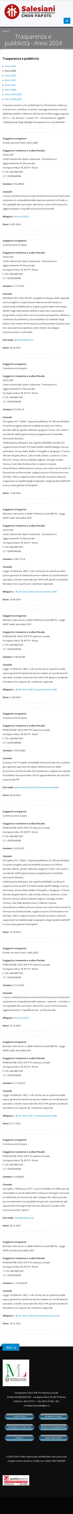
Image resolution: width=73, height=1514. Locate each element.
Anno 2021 (10, 85)
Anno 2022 (10, 80)
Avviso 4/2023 (21, 216)
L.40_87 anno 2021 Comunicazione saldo (35, 1115)
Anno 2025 (10, 66)
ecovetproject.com (24, 1217)
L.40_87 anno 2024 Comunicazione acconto (37, 1315)
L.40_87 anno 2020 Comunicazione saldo (36, 591)
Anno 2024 (10, 70)
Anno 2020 (10, 89)
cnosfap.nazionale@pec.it (37, 1405)
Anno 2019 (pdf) (13, 94)
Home (6, 31)
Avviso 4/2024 (21, 1017)
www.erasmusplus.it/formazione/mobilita (36, 787)
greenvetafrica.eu (23, 339)
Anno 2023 (10, 75)
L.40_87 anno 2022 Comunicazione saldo (35, 689)
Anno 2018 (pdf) (13, 99)
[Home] (32, 13)
